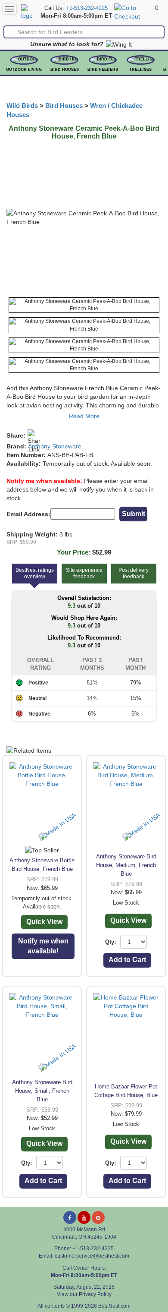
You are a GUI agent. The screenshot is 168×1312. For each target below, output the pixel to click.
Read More (84, 416)
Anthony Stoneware (54, 446)
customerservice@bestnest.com (92, 1256)
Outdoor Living (24, 69)
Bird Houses (64, 69)
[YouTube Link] (84, 1217)
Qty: (110, 942)
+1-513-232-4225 (87, 8)
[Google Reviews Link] (98, 1217)
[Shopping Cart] (133, 11)
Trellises (140, 69)
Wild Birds (22, 105)
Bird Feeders (102, 69)
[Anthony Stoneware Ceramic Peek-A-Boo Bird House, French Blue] (84, 305)
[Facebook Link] (69, 1217)
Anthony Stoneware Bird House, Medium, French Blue (126, 865)
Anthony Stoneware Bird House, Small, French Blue (42, 1091)
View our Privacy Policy (84, 1294)
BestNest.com (114, 1306)
